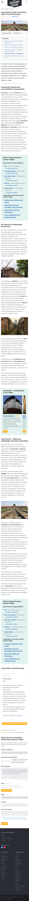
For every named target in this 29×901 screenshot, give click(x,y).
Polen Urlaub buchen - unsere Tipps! (13, 53)
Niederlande (4, 865)
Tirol (17, 882)
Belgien (3, 854)
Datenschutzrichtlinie (6, 838)
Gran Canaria (19, 863)
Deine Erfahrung (5, 766)
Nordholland (19, 874)
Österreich (3, 869)
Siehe (5, 431)
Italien (2, 861)
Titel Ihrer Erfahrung (7, 749)
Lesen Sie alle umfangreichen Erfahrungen (14, 723)
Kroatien (3, 863)
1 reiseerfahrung (14, 16)
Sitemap (3, 840)
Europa (7, 8)
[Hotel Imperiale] (12, 404)
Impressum (4, 836)
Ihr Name (3, 802)
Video (2, 794)
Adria (17, 854)
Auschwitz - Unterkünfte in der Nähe (13, 47)
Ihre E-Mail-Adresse (6, 809)
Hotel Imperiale (8, 416)
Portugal (3, 873)
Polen (11, 8)
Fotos (2, 783)
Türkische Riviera (20, 888)
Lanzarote (18, 871)
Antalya (17, 858)
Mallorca (18, 873)
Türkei (2, 878)
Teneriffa (18, 880)
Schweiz (3, 874)
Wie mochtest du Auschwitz (9, 757)
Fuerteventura (19, 859)
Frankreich (3, 858)
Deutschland (4, 856)
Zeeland (17, 889)
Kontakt (3, 834)
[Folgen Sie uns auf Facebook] (2, 847)
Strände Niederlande (21, 886)
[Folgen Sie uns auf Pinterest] (5, 847)
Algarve (17, 856)
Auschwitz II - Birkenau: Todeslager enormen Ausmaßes (13, 50)
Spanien (3, 876)
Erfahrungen (16, 33)
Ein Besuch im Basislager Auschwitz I (13, 45)
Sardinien (18, 878)
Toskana (17, 884)
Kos (16, 867)
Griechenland (4, 859)
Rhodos (17, 876)
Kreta (17, 869)
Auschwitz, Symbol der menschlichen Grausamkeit (13, 41)
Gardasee (18, 861)
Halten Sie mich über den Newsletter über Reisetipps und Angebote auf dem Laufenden (15, 818)
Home (2, 8)
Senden (4, 823)
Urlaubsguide (5, 33)
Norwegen (3, 867)
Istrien (17, 865)
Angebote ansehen (12, 168)
